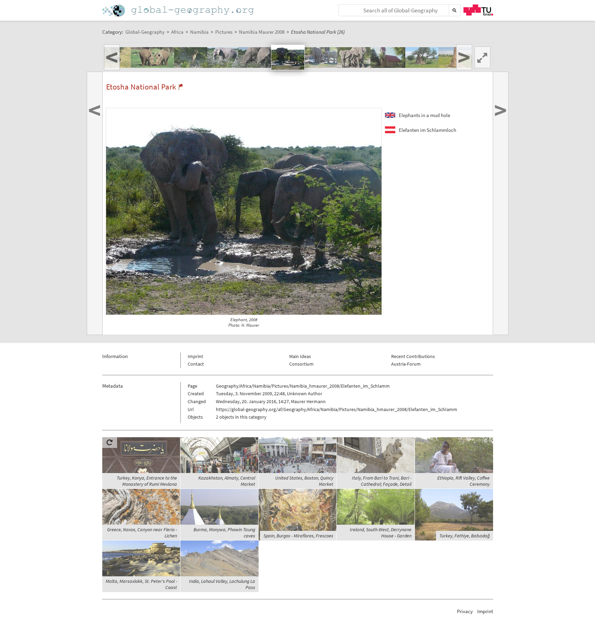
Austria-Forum (406, 364)
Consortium (301, 364)
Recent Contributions (413, 356)
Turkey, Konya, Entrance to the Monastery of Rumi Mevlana (147, 481)
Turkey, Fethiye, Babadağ (464, 536)
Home (178, 10)
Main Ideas (300, 356)
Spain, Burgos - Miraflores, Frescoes (298, 536)
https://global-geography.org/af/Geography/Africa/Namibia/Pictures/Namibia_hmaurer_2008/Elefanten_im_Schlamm (336, 409)
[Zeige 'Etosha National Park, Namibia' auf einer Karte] (180, 87)
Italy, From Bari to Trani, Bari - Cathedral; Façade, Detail (381, 481)
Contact (196, 364)
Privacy (465, 611)
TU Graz (478, 9)
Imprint (195, 356)
